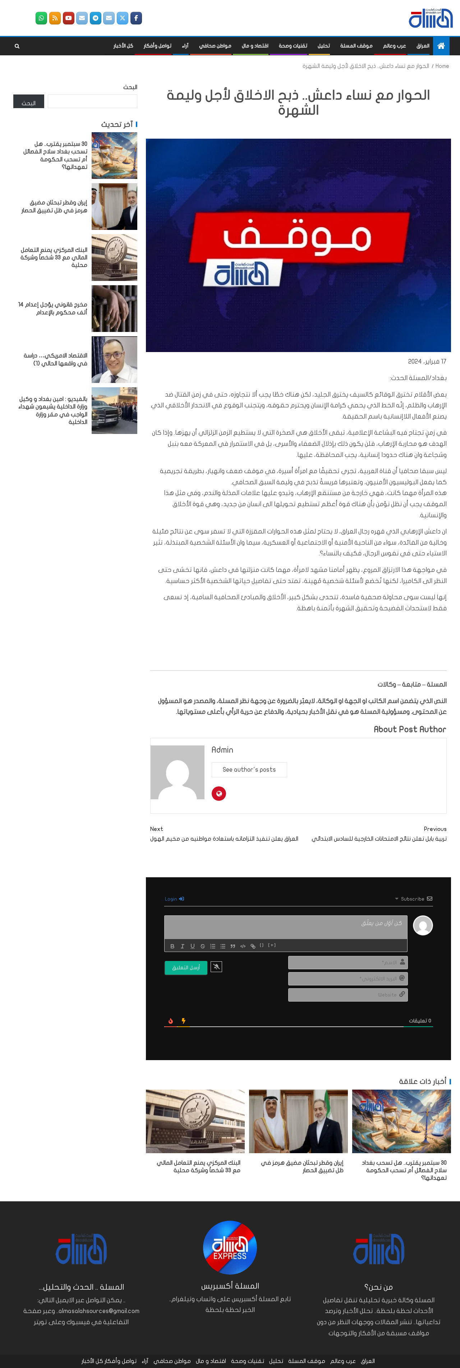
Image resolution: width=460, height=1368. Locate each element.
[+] (272, 945)
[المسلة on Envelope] (109, 18)
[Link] (253, 946)
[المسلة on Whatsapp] (41, 18)
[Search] (17, 46)
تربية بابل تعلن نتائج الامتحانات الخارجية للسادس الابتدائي (379, 834)
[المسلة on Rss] (55, 18)
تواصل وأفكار (157, 45)
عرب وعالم (394, 45)
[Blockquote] (233, 946)
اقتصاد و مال (255, 45)
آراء (185, 45)
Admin (223, 749)
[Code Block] (243, 946)
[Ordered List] (213, 946)
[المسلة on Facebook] (136, 18)
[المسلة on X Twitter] (122, 18)
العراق (423, 45)
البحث (130, 87)
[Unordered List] (223, 946)
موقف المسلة (356, 45)
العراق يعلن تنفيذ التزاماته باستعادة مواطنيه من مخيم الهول (224, 834)
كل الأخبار (123, 45)
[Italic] (183, 946)
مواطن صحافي (215, 45)
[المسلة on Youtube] (68, 18)
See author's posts (249, 769)
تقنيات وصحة (293, 45)
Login (171, 899)
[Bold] (172, 946)
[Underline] (193, 946)
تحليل (324, 45)
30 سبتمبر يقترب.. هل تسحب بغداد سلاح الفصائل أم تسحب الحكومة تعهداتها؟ (404, 1170)
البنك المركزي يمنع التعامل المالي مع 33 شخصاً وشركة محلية (53, 257)
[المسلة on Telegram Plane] (95, 18)
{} (262, 945)
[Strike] (203, 946)
